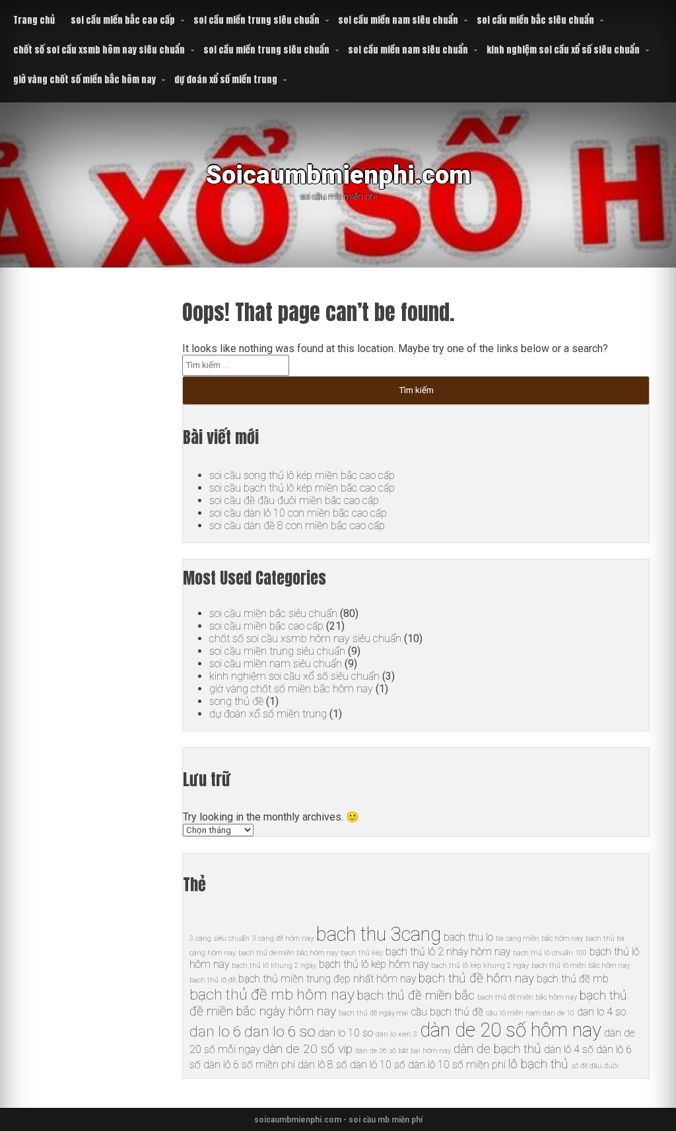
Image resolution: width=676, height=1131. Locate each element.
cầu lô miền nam (513, 1013)
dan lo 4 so (601, 1011)
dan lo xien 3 (396, 1034)
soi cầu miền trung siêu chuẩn (256, 20)
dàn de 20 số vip (308, 1048)
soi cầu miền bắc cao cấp (123, 20)
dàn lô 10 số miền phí (457, 1064)
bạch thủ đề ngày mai (374, 1013)
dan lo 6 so (280, 1031)
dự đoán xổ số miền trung (225, 80)
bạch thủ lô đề (212, 980)
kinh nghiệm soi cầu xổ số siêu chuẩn (563, 50)
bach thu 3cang (378, 934)
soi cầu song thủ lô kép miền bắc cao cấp (302, 475)
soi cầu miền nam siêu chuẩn (398, 20)
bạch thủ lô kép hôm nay (373, 964)
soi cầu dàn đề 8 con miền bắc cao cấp (297, 525)
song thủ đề (236, 701)
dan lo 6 (215, 1031)
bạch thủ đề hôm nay (476, 978)
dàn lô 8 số (322, 1064)
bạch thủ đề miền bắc (416, 995)
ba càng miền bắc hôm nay (539, 938)
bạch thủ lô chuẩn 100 (550, 953)
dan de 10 (558, 1013)
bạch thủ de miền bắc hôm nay (288, 953)
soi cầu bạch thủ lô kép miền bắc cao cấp (302, 488)
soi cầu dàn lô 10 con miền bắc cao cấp (298, 513)
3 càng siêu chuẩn (219, 938)
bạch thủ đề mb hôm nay (272, 994)
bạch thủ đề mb (573, 978)
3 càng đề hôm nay (283, 938)
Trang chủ (34, 20)
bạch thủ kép (362, 953)
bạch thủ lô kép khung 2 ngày (480, 965)
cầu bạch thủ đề (447, 1011)
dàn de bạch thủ (497, 1048)
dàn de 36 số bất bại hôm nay (403, 1050)
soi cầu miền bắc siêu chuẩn (535, 20)
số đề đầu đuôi (595, 1066)
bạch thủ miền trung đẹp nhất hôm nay (327, 978)
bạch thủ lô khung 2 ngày (274, 965)
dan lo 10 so (345, 1033)
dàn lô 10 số (377, 1064)
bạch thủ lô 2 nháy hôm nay (448, 951)
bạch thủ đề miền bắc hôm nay (527, 997)
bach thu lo (468, 937)
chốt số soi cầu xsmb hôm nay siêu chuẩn (99, 50)
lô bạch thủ (538, 1064)
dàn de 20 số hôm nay (510, 1030)
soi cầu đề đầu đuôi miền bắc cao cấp (294, 500)
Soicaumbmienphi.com (338, 175)
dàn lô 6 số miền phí (249, 1064)
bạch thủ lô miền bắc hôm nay (580, 965)
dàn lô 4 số (568, 1049)
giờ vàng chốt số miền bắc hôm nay (84, 80)
